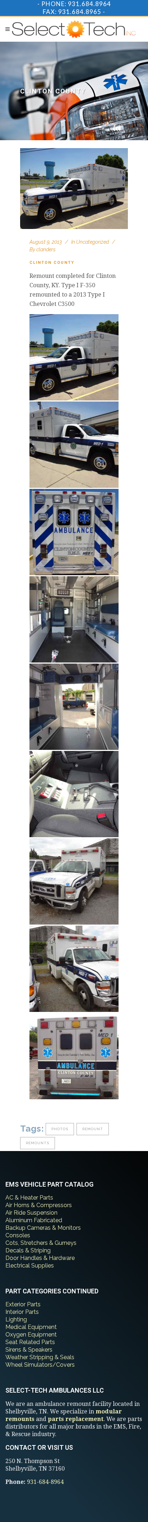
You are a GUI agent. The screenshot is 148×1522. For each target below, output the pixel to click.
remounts (37, 1143)
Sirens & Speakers (28, 1349)
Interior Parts (22, 1311)
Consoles (17, 1235)
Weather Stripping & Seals (39, 1357)
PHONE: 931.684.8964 (76, 4)
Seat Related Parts (30, 1342)
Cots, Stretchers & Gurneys (41, 1242)
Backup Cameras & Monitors (43, 1227)
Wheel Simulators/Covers (40, 1364)
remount (92, 1129)
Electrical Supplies (29, 1265)
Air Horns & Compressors (38, 1205)
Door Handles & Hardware (40, 1258)
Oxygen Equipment (31, 1334)
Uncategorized (92, 242)
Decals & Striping (28, 1250)
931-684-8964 (45, 1482)
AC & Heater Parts (29, 1197)
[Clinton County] (74, 188)
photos (59, 1129)
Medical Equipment (31, 1327)
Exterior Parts (23, 1304)
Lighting (16, 1319)
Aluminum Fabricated (33, 1220)
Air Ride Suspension (31, 1212)
